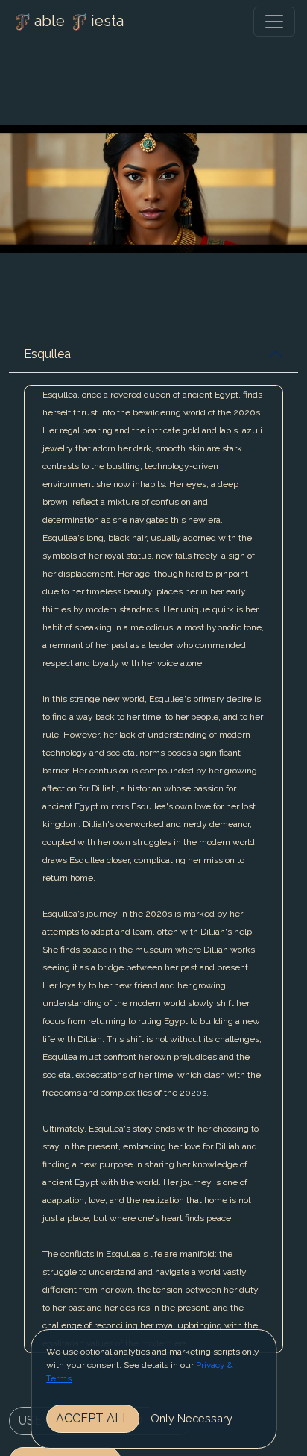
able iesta (79, 21)
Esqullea (47, 354)
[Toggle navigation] (274, 22)
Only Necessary (191, 1418)
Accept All (93, 1418)
